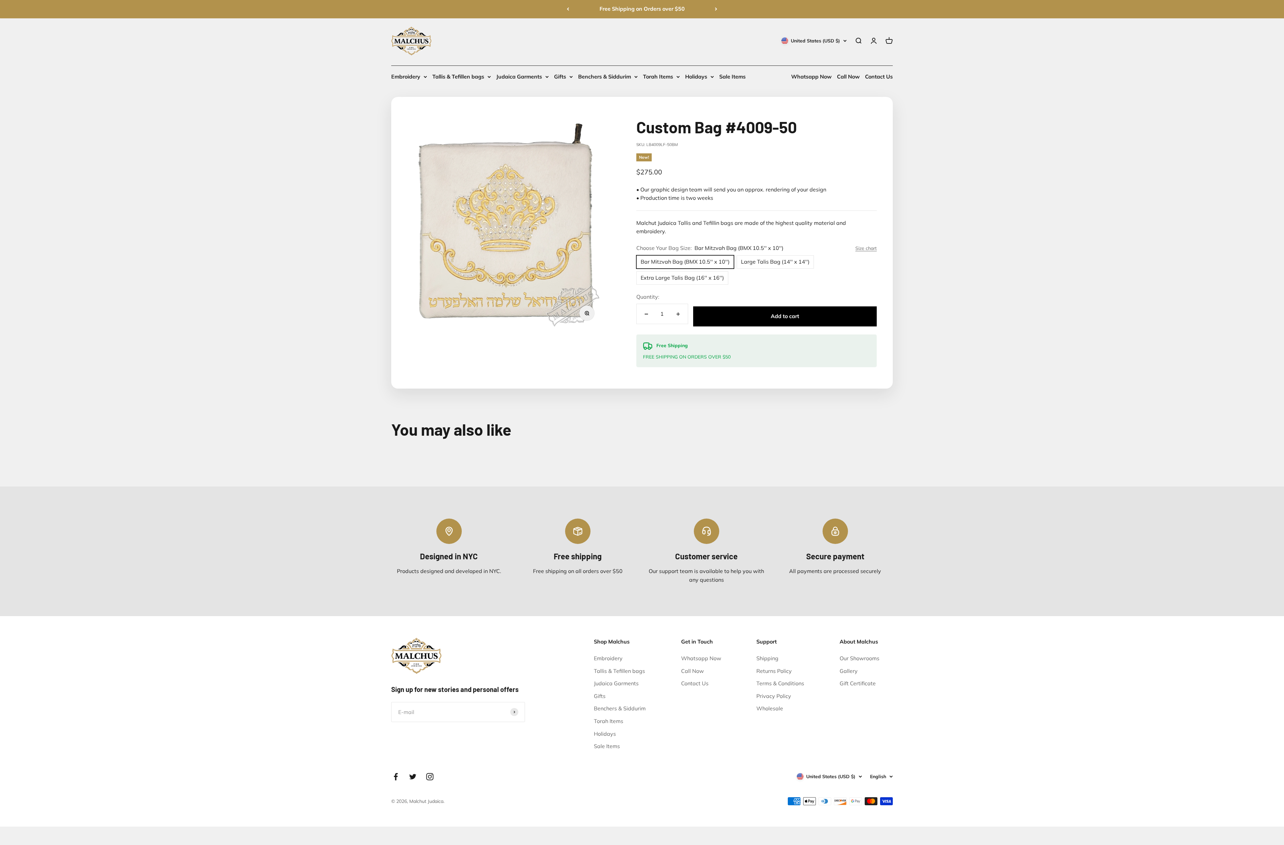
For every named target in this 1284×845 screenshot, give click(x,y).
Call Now (848, 76)
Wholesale (769, 708)
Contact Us (879, 76)
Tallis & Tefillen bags (458, 76)
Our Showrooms (859, 658)
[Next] (716, 9)
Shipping (767, 658)
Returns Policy (774, 671)
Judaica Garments (519, 76)
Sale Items (732, 76)
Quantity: (647, 296)
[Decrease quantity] (646, 314)
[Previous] (568, 9)
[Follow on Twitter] (412, 776)
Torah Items (658, 76)
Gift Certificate (858, 683)
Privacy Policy (773, 696)
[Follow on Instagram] (429, 776)
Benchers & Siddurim (604, 76)
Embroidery (405, 76)
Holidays (696, 76)
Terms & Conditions (780, 683)
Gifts (560, 76)
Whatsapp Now (811, 76)
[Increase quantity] (678, 314)
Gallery (849, 671)
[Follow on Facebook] (395, 776)
